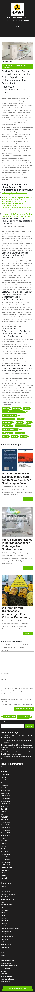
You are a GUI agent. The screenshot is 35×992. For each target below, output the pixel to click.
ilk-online (20, 65)
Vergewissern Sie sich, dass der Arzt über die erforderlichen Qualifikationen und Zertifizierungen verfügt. (16, 203)
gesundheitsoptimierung (10, 415)
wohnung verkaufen (7, 979)
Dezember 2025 (6, 796)
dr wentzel (4, 897)
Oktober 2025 (5, 801)
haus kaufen (5, 910)
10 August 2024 (9, 65)
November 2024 (6, 830)
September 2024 (6, 835)
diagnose (6, 408)
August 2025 (5, 806)
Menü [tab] (17, 26)
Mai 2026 (4, 782)
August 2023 (5, 870)
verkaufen (4, 971)
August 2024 (5, 838)
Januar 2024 (5, 857)
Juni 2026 (4, 780)
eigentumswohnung (7, 899)
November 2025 (6, 798)
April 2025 (4, 817)
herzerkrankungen (8, 419)
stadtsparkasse (6, 963)
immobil (3, 926)
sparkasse (4, 958)
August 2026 (5, 774)
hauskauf (4, 918)
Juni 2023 (4, 875)
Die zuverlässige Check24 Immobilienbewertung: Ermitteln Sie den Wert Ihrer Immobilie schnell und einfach (17, 747)
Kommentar (5, 650)
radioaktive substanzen (23, 426)
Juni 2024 (4, 843)
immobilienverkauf (7, 936)
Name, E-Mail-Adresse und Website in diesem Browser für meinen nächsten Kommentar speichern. (17, 690)
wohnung (4, 973)
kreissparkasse (6, 944)
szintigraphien (7, 433)
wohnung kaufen (6, 976)
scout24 (3, 955)
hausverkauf (5, 920)
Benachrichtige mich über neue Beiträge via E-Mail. (17, 704)
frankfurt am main (6, 905)
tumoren (14, 436)
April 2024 (4, 849)
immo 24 (4, 923)
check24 (3, 886)
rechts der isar (5, 950)
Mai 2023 (4, 878)
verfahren (24, 436)
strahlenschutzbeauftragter (9, 966)
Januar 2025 (5, 825)
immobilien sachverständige (10, 928)
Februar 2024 (5, 854)
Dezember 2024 (6, 827)
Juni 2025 (4, 811)
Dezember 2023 (6, 859)
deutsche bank (5, 891)
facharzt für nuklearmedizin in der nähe (15, 411)
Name (3, 667)
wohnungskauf (5, 981)
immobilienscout (6, 931)
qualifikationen (7, 426)
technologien (20, 433)
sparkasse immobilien (8, 960)
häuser (3, 915)
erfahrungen (16, 408)
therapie (5, 436)
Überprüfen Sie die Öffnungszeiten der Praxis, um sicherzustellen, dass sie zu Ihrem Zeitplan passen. (16, 210)
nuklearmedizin (7, 422)
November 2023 (6, 862)
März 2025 (4, 819)
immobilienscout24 (7, 934)
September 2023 (6, 867)
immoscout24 (5, 939)
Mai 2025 (4, 814)
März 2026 (4, 788)
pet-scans (19, 422)
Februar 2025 (5, 822)
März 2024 (4, 851)
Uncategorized (8, 61)
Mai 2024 (4, 846)
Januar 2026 (5, 793)
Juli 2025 (4, 809)
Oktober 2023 (5, 865)
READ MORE (29, 499)
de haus (3, 889)
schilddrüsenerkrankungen (11, 429)
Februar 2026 (5, 790)
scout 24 (3, 952)
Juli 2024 (4, 841)
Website (3, 679)
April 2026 (4, 785)
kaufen (3, 942)
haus (2, 907)
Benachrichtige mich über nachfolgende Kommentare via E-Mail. (16, 700)
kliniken (20, 419)
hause (3, 912)
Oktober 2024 (5, 833)
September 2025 (6, 804)
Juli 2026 (4, 777)
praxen (28, 422)
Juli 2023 (4, 872)
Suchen (3, 721)
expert (3, 902)
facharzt (26, 408)
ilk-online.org (17, 17)
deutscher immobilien (8, 894)
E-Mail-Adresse (6, 673)
